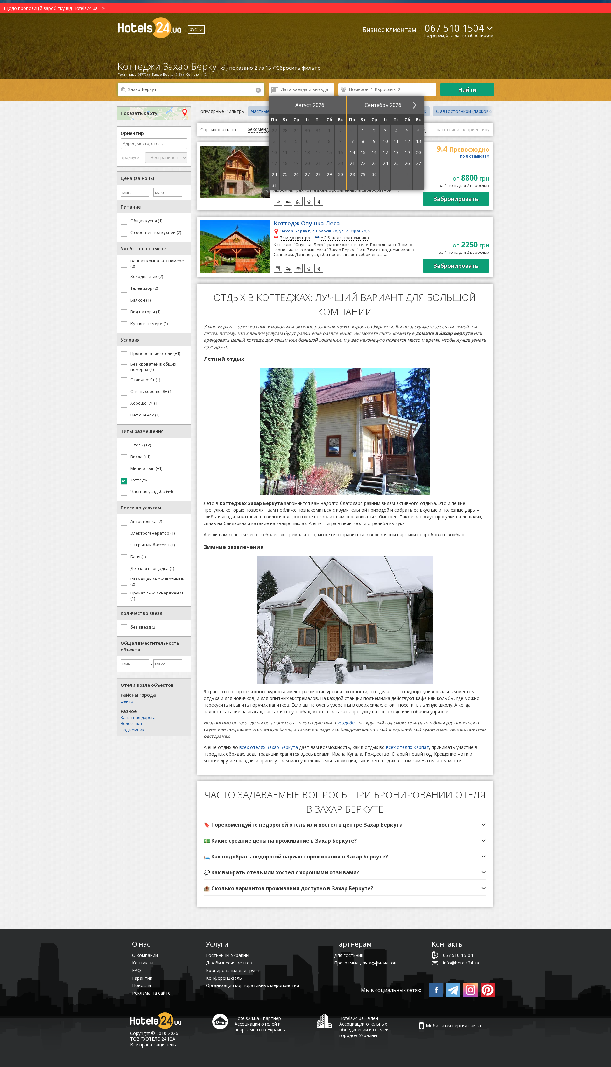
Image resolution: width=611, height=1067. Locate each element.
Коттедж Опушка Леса (307, 223)
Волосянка (131, 723)
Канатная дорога (138, 717)
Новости (141, 985)
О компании (145, 955)
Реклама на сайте (151, 993)
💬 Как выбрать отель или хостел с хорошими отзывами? (281, 872)
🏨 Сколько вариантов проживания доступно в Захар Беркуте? (288, 888)
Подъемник (132, 730)
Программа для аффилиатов (365, 963)
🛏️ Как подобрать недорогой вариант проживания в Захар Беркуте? (296, 856)
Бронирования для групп (232, 970)
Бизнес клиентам (389, 29)
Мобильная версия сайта (453, 1025)
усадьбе (345, 723)
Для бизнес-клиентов (229, 963)
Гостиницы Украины (227, 955)
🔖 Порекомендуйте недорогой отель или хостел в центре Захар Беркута (303, 824)
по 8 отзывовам (474, 156)
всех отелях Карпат (407, 747)
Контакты (142, 963)
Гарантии (142, 978)
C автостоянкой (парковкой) (467, 111)
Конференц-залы (224, 978)
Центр (127, 701)
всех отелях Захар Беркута (268, 747)
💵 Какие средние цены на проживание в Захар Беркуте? (280, 840)
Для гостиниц (348, 955)
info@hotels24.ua (461, 963)
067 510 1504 (454, 28)
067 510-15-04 (458, 955)
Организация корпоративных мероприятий (252, 985)
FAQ (136, 970)
